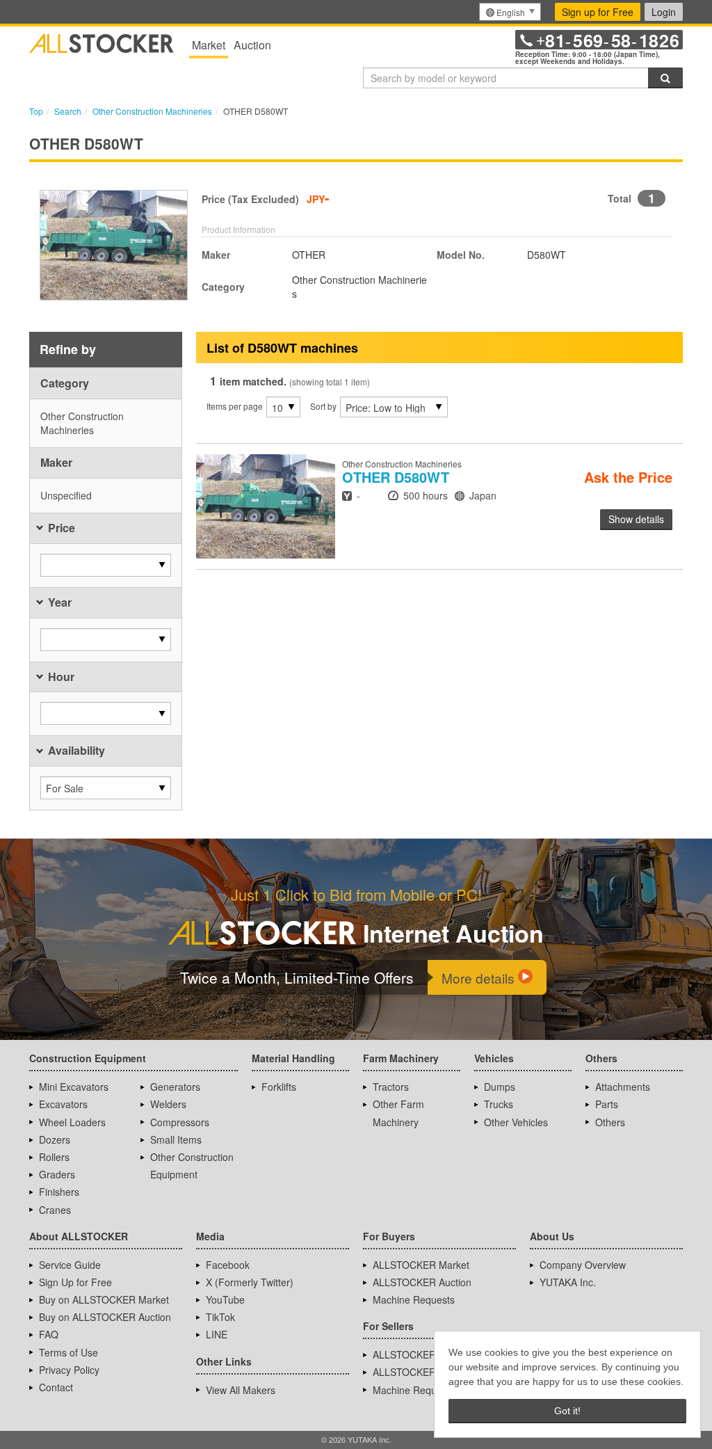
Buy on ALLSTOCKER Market (104, 1299)
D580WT (395, 477)
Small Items (176, 1139)
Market (208, 45)
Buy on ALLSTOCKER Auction (105, 1317)
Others (610, 1122)
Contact (56, 1387)
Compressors (179, 1122)
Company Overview (583, 1265)
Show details (636, 519)
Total (619, 198)
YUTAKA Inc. (568, 1282)
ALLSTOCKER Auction (422, 1282)
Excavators (63, 1104)
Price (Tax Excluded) (250, 199)
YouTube (225, 1299)
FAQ (48, 1334)
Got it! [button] (567, 1410)
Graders (57, 1174)
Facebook (228, 1265)
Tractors (391, 1087)
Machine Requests (414, 1299)
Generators (175, 1087)
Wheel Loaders (72, 1122)
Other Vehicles (516, 1122)
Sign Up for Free (75, 1282)
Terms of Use (68, 1352)
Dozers (54, 1139)
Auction (252, 45)
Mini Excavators (73, 1087)
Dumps (499, 1087)
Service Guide (70, 1265)
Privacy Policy (69, 1370)
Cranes (55, 1210)
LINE (216, 1334)
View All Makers (240, 1390)
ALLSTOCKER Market (421, 1265)
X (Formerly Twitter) (249, 1282)
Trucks (498, 1104)
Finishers (59, 1192)
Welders (168, 1104)
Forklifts (278, 1087)
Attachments (622, 1087)
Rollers (54, 1157)
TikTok (220, 1317)
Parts (606, 1104)
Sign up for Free (597, 12)
